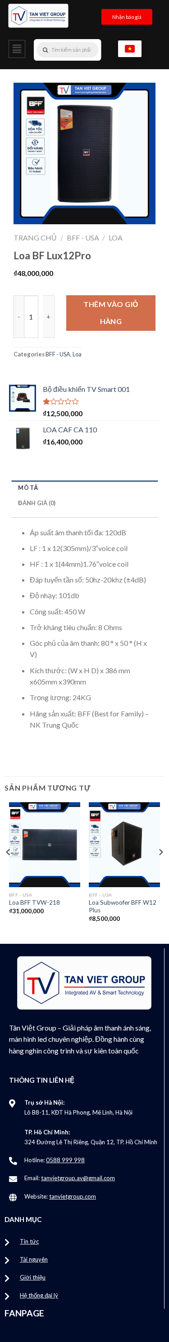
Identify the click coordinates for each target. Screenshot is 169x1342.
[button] (17, 49)
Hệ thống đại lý (39, 1295)
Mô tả (28, 487)
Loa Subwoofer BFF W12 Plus (122, 906)
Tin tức (29, 1241)
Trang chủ (35, 237)
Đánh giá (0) (36, 503)
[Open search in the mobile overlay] (85, 50)
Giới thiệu (33, 1277)
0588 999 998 (65, 1160)
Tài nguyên (34, 1259)
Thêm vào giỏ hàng (110, 312)
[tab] (84, 487)
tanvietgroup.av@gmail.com (78, 1178)
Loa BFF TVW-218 (34, 902)
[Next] (160, 870)
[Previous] (8, 870)
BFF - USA (83, 237)
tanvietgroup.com (72, 1196)
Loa (116, 237)
